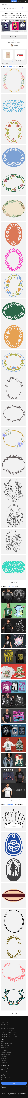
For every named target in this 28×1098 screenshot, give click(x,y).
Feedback (4, 1063)
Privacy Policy (5, 1045)
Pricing (3, 1041)
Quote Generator (6, 1078)
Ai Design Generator (6, 1070)
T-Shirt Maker (4, 1076)
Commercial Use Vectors (8, 1030)
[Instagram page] (9, 1094)
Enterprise (4, 1057)
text (21, 15)
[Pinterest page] (14, 1094)
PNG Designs (4, 1026)
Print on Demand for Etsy (8, 1034)
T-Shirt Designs (5, 1024)
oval (9, 15)
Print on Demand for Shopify (9, 1036)
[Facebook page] (12, 1094)
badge (13, 15)
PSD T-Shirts (11, 586)
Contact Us (4, 1061)
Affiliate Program (5, 1054)
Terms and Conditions (7, 1043)
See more (14, 582)
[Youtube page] (16, 1094)
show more (5, 63)
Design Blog (4, 1022)
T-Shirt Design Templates (8, 1028)
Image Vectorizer (6, 1074)
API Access (4, 1059)
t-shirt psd (4, 15)
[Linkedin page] (19, 1094)
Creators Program (6, 1052)
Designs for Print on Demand (9, 1032)
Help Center (4, 1047)
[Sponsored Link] (8, 55)
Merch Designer (5, 1068)
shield (17, 15)
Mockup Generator (6, 1072)
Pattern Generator (6, 1080)
